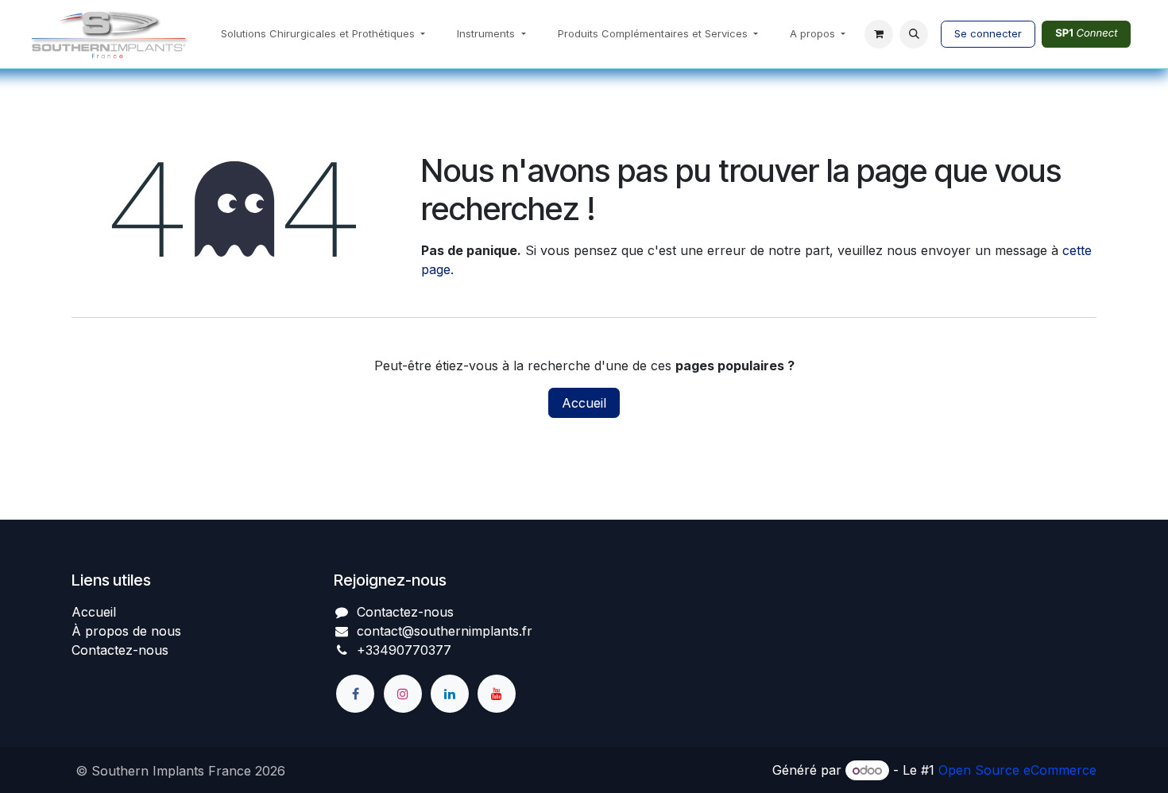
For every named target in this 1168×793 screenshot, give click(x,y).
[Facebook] (355, 694)
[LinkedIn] (450, 694)
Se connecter (988, 33)
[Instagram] (403, 694)
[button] (913, 34)
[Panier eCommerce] (878, 34)
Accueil (584, 403)
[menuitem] (323, 34)
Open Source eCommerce (1017, 770)
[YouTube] (497, 694)
